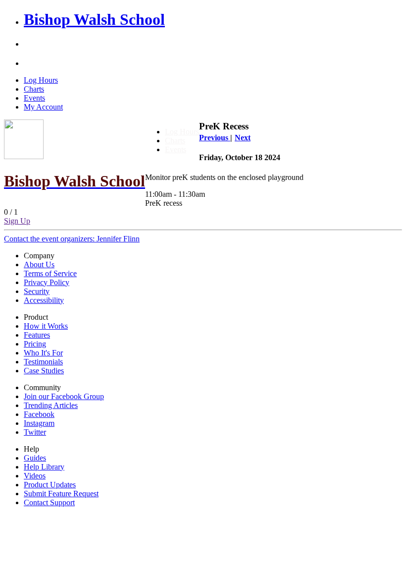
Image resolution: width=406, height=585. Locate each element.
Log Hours (41, 80)
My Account (43, 107)
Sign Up (17, 221)
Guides (35, 458)
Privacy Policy (46, 282)
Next (243, 137)
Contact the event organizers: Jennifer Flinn (72, 238)
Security (37, 291)
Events (34, 98)
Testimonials (43, 361)
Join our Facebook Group (64, 396)
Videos (35, 475)
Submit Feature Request (61, 493)
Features (37, 335)
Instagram (39, 423)
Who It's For (43, 353)
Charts (34, 89)
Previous (214, 137)
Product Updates (50, 484)
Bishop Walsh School (94, 19)
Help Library (44, 467)
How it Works (46, 326)
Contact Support (49, 502)
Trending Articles (51, 405)
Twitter (35, 432)
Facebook (39, 414)
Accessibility (44, 300)
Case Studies (44, 370)
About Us (39, 264)
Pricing (35, 344)
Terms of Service (50, 273)
